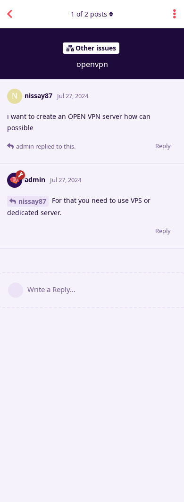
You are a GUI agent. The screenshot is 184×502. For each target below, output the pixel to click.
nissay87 (32, 201)
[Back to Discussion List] (9, 14)
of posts (89, 13)
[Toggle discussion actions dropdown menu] (174, 14)
